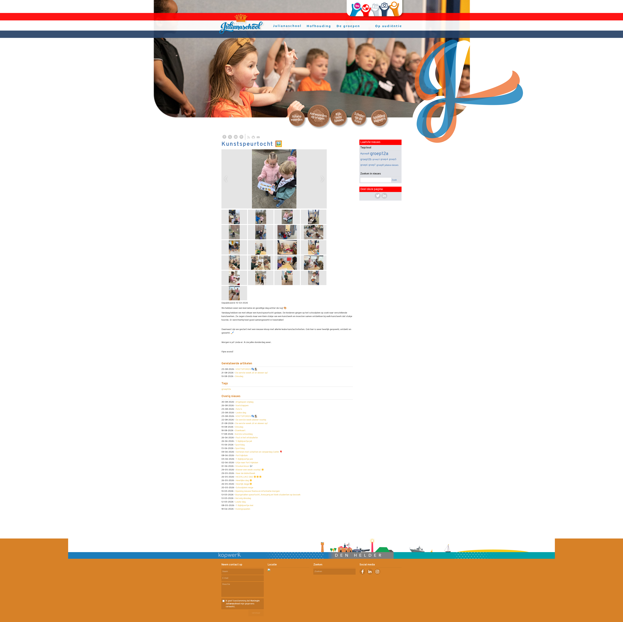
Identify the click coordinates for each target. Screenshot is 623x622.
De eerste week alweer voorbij (251, 420)
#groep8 (364, 153)
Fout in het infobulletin (247, 437)
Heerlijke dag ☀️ (244, 480)
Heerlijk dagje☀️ (244, 484)
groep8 (380, 165)
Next (322, 179)
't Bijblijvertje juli (244, 441)
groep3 (376, 159)
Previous (225, 179)
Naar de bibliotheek (245, 473)
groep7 (372, 165)
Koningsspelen (242, 509)
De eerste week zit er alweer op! (251, 372)
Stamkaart (240, 430)
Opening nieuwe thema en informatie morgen (257, 491)
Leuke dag (241, 412)
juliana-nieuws (391, 165)
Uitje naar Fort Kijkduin (247, 462)
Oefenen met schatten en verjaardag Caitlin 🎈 (259, 452)
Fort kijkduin (242, 455)
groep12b (366, 159)
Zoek (394, 180)
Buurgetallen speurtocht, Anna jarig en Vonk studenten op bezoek (267, 494)
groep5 (392, 159)
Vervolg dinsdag (243, 498)
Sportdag (240, 444)
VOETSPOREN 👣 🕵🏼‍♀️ (246, 369)
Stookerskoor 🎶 (243, 466)
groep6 (364, 165)
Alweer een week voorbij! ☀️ (250, 469)
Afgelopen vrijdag (244, 402)
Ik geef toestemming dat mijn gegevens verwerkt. (243, 604)
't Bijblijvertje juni (244, 459)
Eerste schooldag (244, 434)
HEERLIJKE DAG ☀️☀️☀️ (249, 477)
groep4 (384, 159)
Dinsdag (239, 376)
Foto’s (239, 409)
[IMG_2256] (274, 179)
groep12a (226, 389)
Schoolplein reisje (244, 487)
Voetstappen (242, 405)
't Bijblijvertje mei (244, 505)
